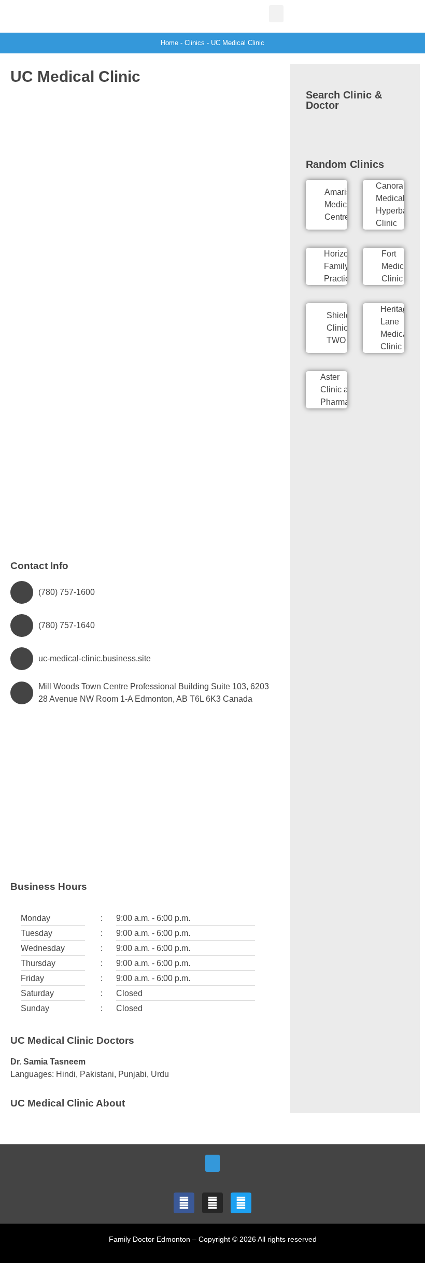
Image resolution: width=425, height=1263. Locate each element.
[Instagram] (212, 1203)
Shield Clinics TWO (339, 328)
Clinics (195, 43)
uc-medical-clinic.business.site (94, 658)
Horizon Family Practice (339, 266)
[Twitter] (241, 1203)
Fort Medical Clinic (395, 266)
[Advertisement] (140, 167)
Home (169, 43)
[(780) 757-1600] (21, 592)
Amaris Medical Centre (338, 204)
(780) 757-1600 (66, 592)
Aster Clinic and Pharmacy (339, 389)
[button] (276, 13)
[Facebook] (184, 1203)
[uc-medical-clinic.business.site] (21, 658)
